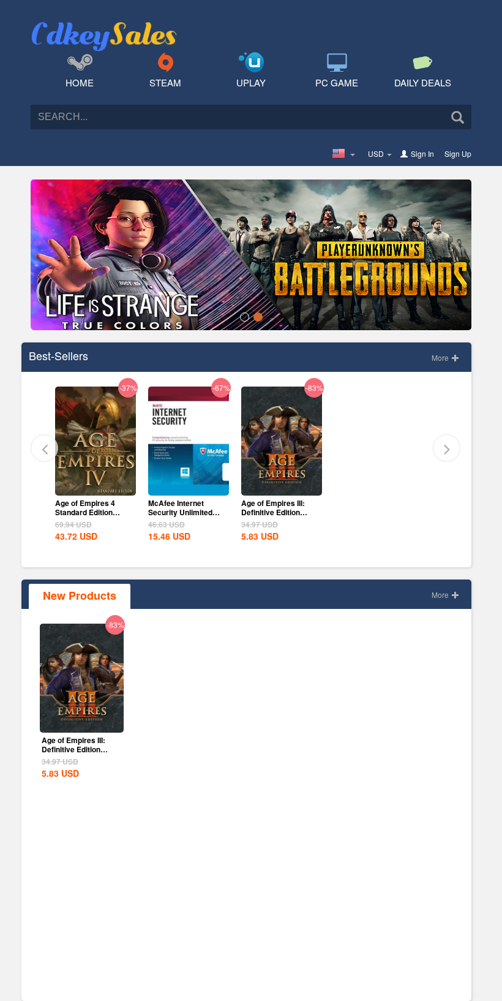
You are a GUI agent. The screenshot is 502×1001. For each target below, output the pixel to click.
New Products (79, 595)
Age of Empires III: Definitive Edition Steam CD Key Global (279, 512)
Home (80, 82)
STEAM (165, 82)
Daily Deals (422, 82)
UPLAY (251, 82)
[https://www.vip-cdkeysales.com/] (104, 22)
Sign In (422, 153)
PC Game (336, 82)
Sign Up (457, 153)
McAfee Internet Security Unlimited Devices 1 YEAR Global (180, 516)
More (441, 357)
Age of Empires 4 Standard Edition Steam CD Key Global (92, 512)
